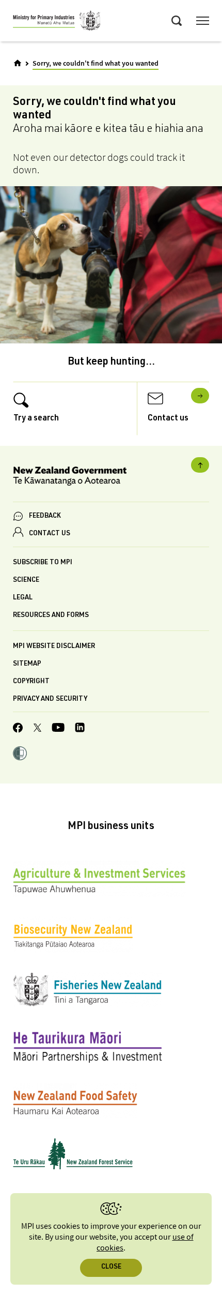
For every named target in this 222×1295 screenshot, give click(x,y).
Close (111, 1267)
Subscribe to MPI (42, 563)
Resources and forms (51, 615)
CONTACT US (49, 534)
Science (26, 580)
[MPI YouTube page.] (58, 729)
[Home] (17, 63)
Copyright (31, 682)
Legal (23, 598)
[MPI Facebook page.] (18, 729)
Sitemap (27, 664)
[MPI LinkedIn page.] (80, 728)
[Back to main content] (200, 465)
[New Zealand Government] (111, 477)
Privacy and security (50, 699)
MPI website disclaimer (54, 646)
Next (200, 395)
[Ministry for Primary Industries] (57, 22)
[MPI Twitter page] (37, 729)
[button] (20, 754)
